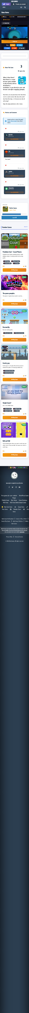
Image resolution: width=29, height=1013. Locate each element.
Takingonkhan (11, 188)
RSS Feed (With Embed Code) (18, 503)
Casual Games (8, 263)
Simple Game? (7, 403)
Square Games (8, 409)
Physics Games (16, 261)
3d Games (7, 261)
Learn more (22, 532)
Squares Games (8, 411)
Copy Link (22, 48)
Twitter (20, 45)
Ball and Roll (6, 441)
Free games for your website (9, 496)
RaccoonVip (6, 327)
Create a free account (12, 121)
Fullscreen (15, 41)
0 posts (14, 210)
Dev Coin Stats (7, 507)
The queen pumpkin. (9, 293)
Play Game (15, 270)
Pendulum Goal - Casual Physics (12, 252)
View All (25, 226)
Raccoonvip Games (19, 333)
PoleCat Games (7, 19)
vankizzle (10, 171)
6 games (10, 210)
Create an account (20, 4)
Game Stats (20, 507)
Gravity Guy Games (9, 373)
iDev (9, 151)
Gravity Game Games (9, 370)
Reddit (15, 48)
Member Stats (17, 509)
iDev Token (14, 500)
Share (13, 45)
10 (17, 263)
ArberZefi (10, 134)
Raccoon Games (8, 333)
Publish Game (6, 500)
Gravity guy (6, 363)
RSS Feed (6, 503)
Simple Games (18, 409)
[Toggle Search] (25, 7)
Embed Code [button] (6, 23)
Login (7, 4)
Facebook (8, 48)
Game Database (23, 500)
